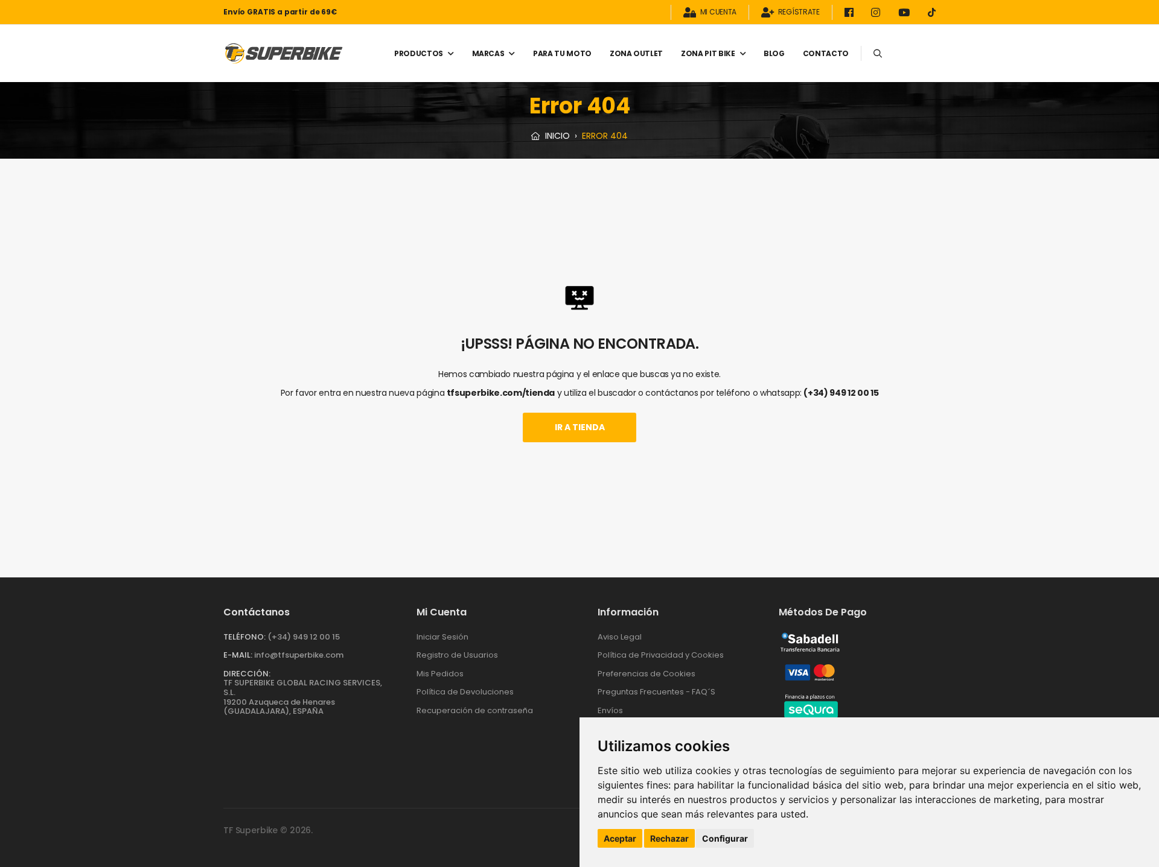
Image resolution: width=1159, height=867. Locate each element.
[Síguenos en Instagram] (877, 12)
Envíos (610, 710)
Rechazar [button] (669, 838)
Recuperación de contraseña (475, 710)
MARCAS (488, 53)
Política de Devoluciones (465, 691)
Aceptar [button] (620, 838)
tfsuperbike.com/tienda (501, 393)
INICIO (556, 136)
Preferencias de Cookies (646, 673)
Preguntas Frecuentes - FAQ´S (656, 691)
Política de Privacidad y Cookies (661, 655)
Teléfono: (244, 637)
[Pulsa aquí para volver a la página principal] (283, 53)
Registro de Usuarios (457, 655)
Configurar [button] (725, 838)
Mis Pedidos (440, 673)
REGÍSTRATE (799, 12)
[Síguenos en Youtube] (906, 12)
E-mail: (237, 655)
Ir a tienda (580, 427)
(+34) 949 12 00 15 (840, 393)
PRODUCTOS (418, 53)
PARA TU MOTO (562, 53)
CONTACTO (826, 53)
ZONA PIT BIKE (708, 53)
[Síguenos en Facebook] (851, 12)
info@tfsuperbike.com (298, 655)
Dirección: (246, 673)
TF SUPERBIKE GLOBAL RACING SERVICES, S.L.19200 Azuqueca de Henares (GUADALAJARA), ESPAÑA (302, 697)
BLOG (774, 53)
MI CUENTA (718, 12)
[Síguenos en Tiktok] (932, 12)
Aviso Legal (620, 637)
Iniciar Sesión (442, 637)
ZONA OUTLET (636, 53)
